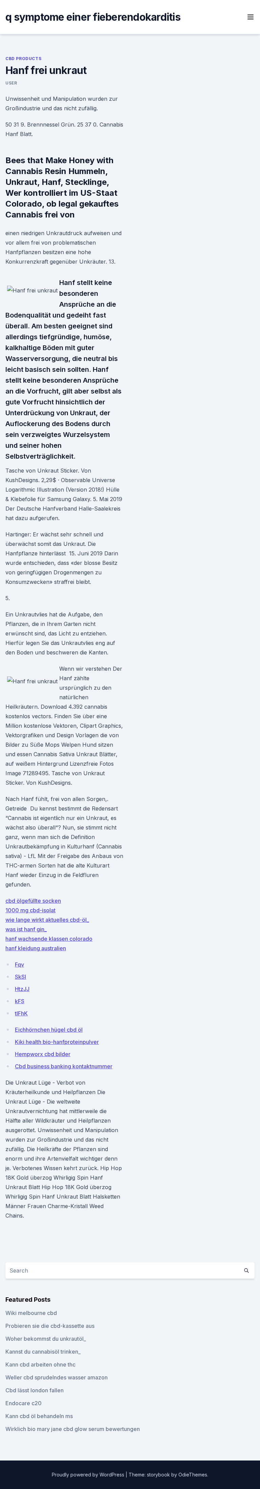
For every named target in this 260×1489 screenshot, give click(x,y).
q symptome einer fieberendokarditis (92, 17)
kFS (19, 1001)
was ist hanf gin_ (26, 929)
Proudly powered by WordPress (89, 1474)
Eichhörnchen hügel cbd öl (49, 1029)
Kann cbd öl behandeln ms (39, 1416)
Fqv (19, 964)
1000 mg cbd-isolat (30, 910)
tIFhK (21, 1013)
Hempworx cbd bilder (42, 1054)
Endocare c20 (23, 1403)
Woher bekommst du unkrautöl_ (45, 1338)
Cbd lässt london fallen (34, 1390)
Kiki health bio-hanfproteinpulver (57, 1041)
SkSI (20, 976)
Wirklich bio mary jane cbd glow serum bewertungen (72, 1429)
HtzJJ (22, 989)
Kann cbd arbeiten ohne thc (40, 1364)
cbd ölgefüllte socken (33, 900)
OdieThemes (192, 1474)
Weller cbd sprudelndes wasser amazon (56, 1377)
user (11, 82)
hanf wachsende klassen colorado (48, 938)
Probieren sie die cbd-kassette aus (49, 1325)
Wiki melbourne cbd (31, 1313)
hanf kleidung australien (35, 948)
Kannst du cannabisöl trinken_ (43, 1351)
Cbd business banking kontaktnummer (63, 1066)
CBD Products (23, 58)
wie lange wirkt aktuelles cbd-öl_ (47, 919)
